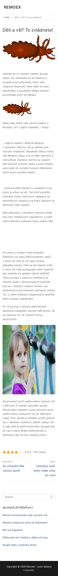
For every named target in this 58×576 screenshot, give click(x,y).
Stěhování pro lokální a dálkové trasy (25, 537)
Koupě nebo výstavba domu (20, 545)
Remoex (12, 7)
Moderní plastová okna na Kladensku (25, 522)
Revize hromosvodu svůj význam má (25, 515)
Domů (7, 17)
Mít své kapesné (12, 530)
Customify (28, 570)
